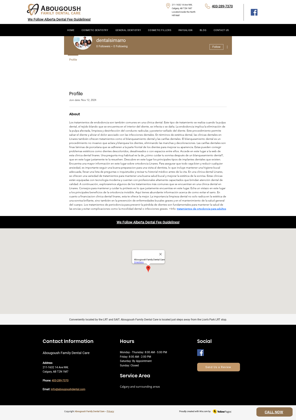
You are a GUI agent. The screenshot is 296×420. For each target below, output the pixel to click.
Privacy (110, 411)
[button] (94, 30)
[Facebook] (254, 12)
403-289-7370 (222, 6)
